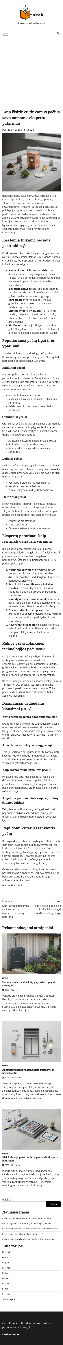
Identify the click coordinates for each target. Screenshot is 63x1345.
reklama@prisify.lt (20, 1327)
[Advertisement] (31, 69)
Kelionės (6, 1267)
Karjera (5, 1262)
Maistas (5, 1273)
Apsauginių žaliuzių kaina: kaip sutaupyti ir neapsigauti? (28, 1071)
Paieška (6, 1199)
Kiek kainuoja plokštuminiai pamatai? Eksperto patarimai (30, 1159)
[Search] (58, 33)
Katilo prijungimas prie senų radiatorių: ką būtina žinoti (27, 1218)
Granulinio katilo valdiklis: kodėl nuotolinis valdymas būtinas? (30, 1228)
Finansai (6, 1252)
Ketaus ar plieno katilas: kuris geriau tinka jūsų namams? (27, 1223)
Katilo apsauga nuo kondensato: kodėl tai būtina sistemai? (28, 1239)
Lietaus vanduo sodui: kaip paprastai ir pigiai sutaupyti (28, 983)
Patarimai (6, 1283)
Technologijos (8, 1299)
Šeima (5, 1288)
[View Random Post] (52, 33)
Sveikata (6, 1294)
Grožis (5, 1257)
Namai (18, 885)
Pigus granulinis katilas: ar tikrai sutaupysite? (22, 1234)
